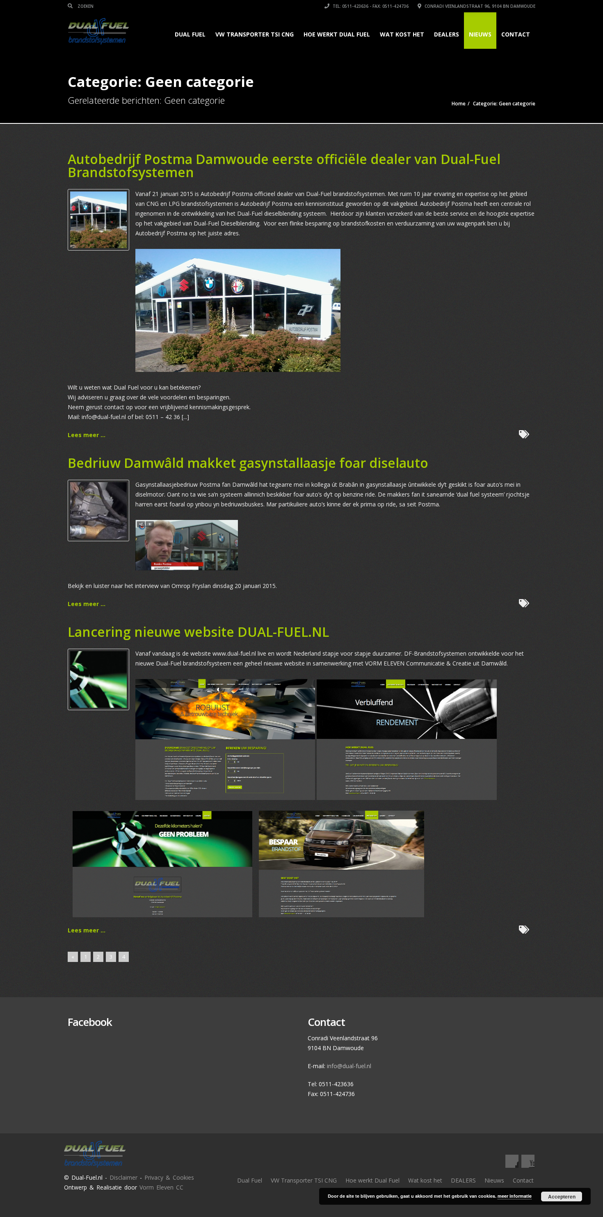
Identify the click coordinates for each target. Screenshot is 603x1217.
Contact (515, 34)
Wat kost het (402, 34)
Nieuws (480, 34)
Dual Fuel (190, 34)
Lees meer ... (86, 435)
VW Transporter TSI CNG (254, 34)
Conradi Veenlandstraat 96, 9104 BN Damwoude (479, 6)
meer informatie (515, 1196)
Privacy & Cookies (169, 1177)
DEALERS (446, 34)
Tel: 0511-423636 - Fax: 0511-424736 (370, 6)
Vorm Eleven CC (161, 1187)
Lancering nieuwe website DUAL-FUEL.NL (198, 631)
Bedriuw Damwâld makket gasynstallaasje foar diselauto (248, 463)
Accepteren (562, 1196)
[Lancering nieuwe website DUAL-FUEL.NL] (98, 679)
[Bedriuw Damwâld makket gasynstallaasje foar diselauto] (98, 510)
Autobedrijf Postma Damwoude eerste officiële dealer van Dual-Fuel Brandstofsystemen (284, 165)
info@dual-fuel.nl (349, 1066)
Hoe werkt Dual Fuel (337, 34)
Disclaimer (123, 1177)
